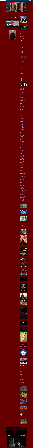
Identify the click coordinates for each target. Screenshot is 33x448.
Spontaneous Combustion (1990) (23, 181)
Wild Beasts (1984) (22, 200)
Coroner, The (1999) (22, 106)
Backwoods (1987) (21, 94)
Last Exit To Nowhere (22, 382)
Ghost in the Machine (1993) (22, 126)
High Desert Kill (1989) (22, 133)
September (22, 51)
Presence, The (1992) (22, 165)
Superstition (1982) (22, 185)
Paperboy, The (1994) (22, 161)
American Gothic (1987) (22, 91)
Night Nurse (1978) (22, 156)
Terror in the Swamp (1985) (22, 187)
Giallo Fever (21, 371)
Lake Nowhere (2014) (22, 141)
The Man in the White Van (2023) (23, 223)
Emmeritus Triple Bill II (22, 123)
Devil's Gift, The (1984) (22, 117)
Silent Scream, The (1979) (22, 176)
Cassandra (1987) (21, 103)
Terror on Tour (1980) (22, 188)
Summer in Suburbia (23, 57)
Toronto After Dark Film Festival (23, 368)
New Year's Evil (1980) (22, 153)
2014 (21, 72)
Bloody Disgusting (21, 366)
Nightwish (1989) (21, 158)
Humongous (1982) (22, 136)
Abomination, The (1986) (22, 89)
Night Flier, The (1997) (22, 155)
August (22, 52)
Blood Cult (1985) (21, 97)
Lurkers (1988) (21, 144)
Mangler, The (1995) (22, 147)
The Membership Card (22, 38)
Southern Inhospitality (23, 60)
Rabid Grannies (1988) (22, 171)
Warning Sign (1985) (22, 197)
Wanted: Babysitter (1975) (22, 196)
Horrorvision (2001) (22, 135)
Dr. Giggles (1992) (21, 121)
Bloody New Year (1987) (22, 100)
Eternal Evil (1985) (21, 124)
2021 (21, 45)
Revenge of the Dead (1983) (22, 173)
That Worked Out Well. (23, 62)
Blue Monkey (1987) (22, 101)
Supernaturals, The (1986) (22, 184)
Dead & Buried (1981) (22, 111)
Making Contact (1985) (22, 146)
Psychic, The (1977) (22, 168)
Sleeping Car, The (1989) (22, 178)
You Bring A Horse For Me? (22, 375)
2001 (21, 79)
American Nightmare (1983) (22, 92)
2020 (21, 46)
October (22, 50)
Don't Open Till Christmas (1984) (23, 120)
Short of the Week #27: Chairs (24, 61)
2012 (21, 74)
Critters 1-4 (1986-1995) (22, 108)
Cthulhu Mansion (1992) (22, 109)
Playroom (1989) (21, 164)
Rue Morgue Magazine (22, 365)
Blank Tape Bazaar (22, 35)
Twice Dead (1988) (21, 193)
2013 (21, 73)
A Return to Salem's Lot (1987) (23, 88)
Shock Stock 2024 (21, 33)
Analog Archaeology (22, 36)
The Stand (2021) (21, 225)
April (21, 66)
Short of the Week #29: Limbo (24, 56)
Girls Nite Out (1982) (22, 129)
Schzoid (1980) (21, 174)
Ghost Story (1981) (22, 127)
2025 (21, 42)
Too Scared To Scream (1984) (23, 190)
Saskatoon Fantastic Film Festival (23, 369)
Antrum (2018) (21, 226)
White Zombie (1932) (22, 199)
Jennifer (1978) (21, 138)
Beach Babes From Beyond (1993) (23, 95)
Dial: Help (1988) (21, 118)
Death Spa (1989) (21, 114)
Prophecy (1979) (21, 167)
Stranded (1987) (21, 182)
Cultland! (21, 32)
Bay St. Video (21, 380)
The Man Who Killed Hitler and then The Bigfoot (13, 28)
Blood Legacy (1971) (22, 98)
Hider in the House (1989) (22, 132)
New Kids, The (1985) (22, 152)
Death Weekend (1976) (22, 115)
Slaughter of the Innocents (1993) (23, 177)
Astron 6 (21, 374)
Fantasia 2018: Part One (23, 55)
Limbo (6, 18)
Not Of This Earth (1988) (22, 159)
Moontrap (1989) (21, 149)
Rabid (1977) (21, 170)
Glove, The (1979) (21, 130)
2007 (21, 78)
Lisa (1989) (21, 143)
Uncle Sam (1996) (21, 194)
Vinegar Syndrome (21, 379)
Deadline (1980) (21, 112)
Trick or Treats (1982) (22, 191)
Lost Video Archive (22, 372)
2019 (21, 47)
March (22, 67)
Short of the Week (8, 43)
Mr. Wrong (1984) (21, 150)
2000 (21, 80)
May (21, 65)
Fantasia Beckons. (23, 59)
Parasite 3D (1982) (22, 162)
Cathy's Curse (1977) (22, 104)
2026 (21, 41)
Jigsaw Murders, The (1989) (22, 139)
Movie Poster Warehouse (22, 383)
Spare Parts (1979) (22, 179)
